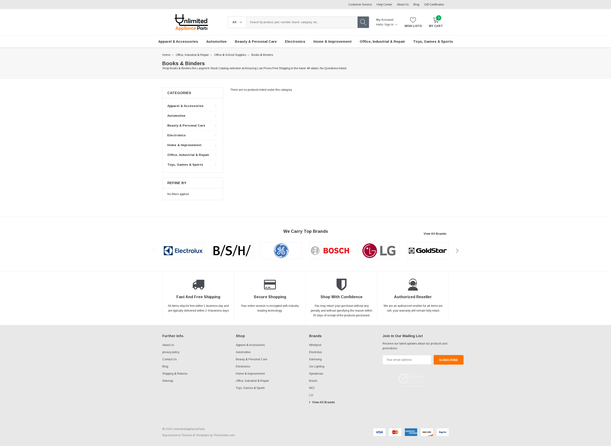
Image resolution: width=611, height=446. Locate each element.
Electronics (176, 135)
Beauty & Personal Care (186, 125)
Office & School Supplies (230, 55)
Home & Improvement (184, 145)
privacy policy (170, 352)
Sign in (389, 24)
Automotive (176, 115)
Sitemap (167, 380)
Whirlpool (315, 345)
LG (311, 395)
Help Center (384, 4)
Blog (416, 4)
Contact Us (169, 359)
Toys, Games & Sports (185, 164)
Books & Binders (262, 55)
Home (166, 55)
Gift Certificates (434, 4)
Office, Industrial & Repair (192, 55)
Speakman (316, 373)
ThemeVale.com (224, 435)
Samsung (315, 359)
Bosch (313, 380)
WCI (312, 388)
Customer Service (360, 4)
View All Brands (435, 233)
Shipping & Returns (174, 373)
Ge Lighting (316, 366)
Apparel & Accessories (185, 106)
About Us (403, 4)
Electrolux (315, 352)
